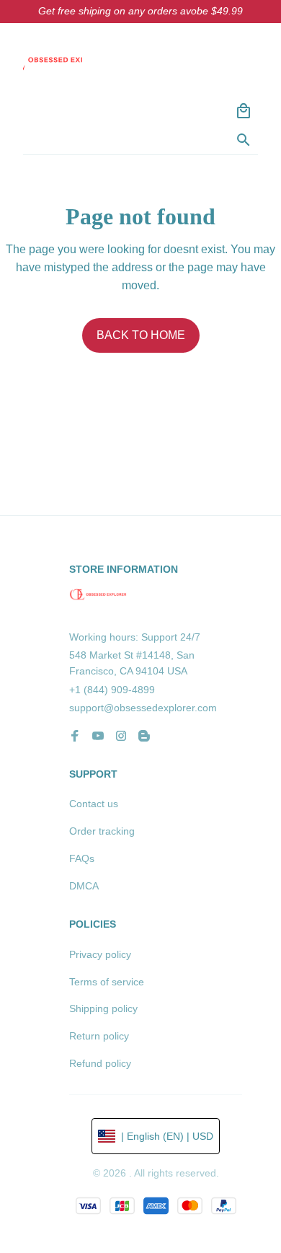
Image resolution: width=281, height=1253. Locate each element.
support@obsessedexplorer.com (143, 707)
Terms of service (106, 982)
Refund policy (100, 1063)
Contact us (93, 803)
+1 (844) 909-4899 (112, 689)
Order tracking (102, 831)
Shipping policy (103, 1008)
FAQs (81, 858)
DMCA (84, 886)
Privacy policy (100, 954)
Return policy (99, 1036)
